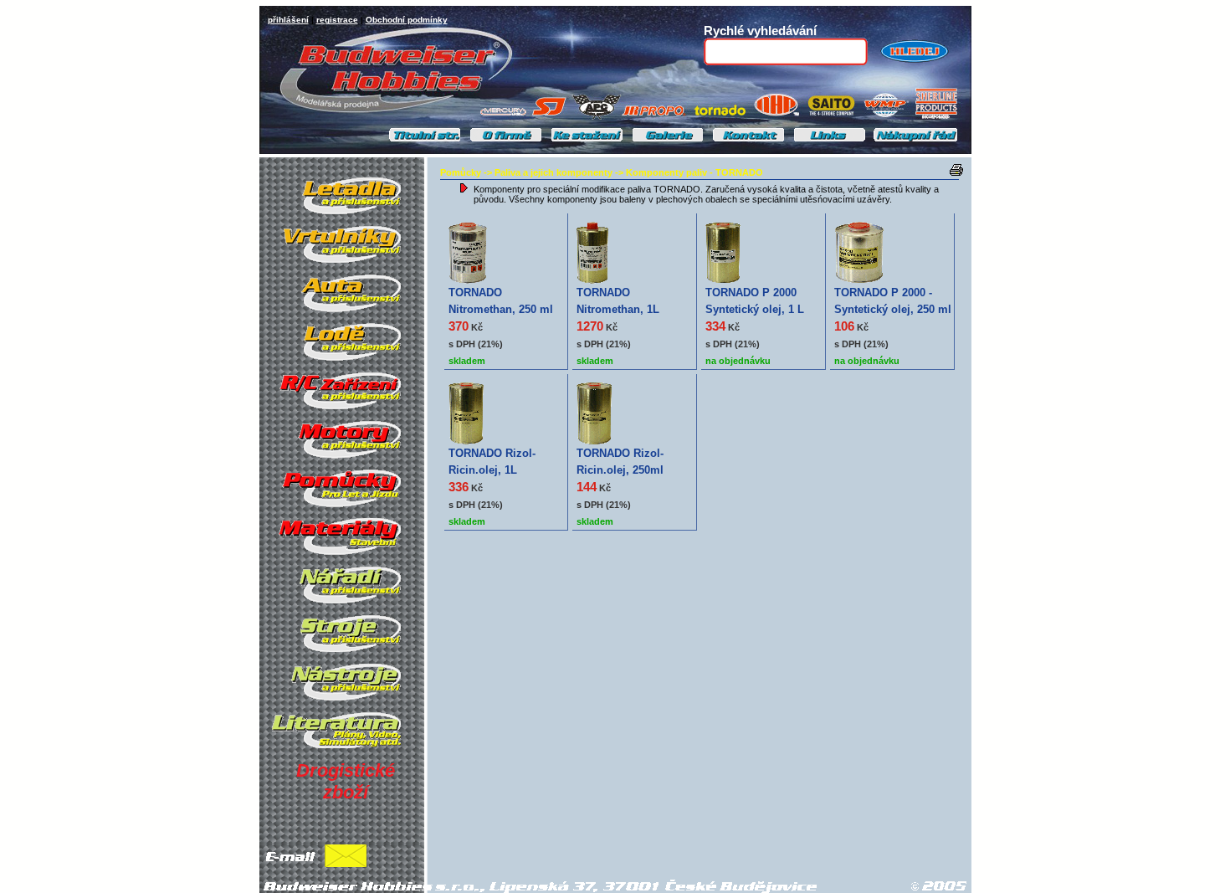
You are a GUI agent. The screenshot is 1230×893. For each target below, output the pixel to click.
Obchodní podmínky (407, 19)
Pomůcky (460, 172)
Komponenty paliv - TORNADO (694, 172)
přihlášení (288, 19)
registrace (337, 19)
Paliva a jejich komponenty (553, 172)
